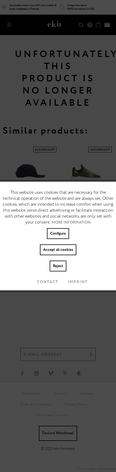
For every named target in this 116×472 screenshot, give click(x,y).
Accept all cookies (58, 250)
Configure (58, 233)
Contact (47, 282)
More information (71, 222)
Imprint (78, 282)
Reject (58, 266)
